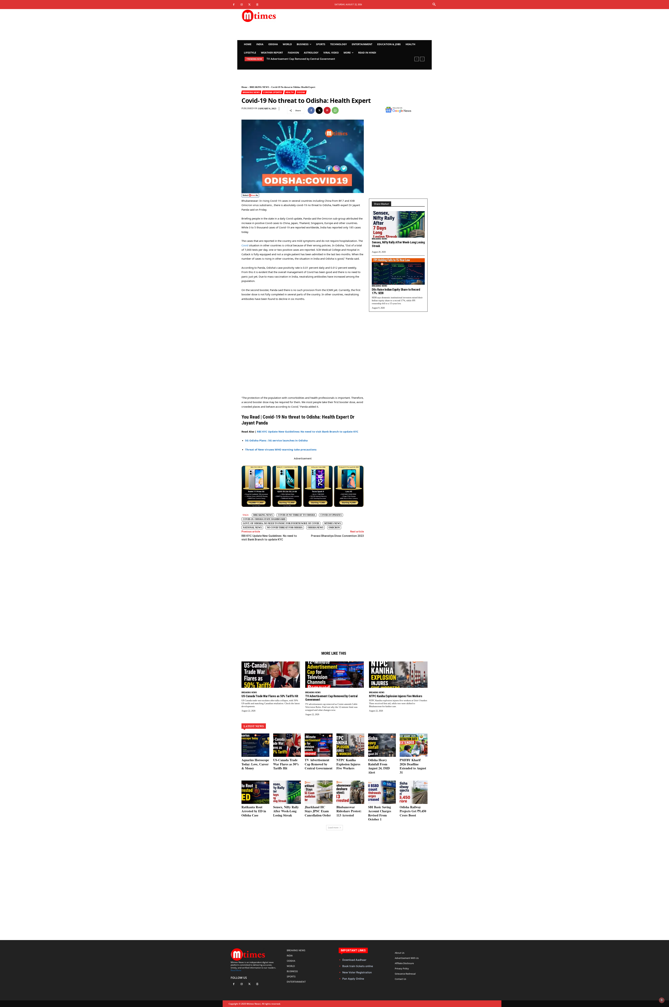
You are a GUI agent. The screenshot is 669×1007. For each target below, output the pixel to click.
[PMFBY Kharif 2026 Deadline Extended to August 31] (414, 745)
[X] (249, 5)
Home (244, 87)
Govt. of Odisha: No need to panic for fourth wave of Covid (281, 523)
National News (252, 527)
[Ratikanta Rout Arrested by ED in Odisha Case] (255, 792)
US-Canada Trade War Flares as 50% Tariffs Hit (269, 696)
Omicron (334, 527)
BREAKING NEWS (259, 87)
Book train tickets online (357, 966)
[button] (434, 4)
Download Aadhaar (354, 959)
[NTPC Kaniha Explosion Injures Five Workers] (398, 674)
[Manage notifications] (661, 1000)
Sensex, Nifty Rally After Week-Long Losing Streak (286, 811)
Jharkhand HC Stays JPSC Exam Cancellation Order (318, 811)
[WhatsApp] (335, 110)
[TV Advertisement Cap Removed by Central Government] (334, 674)
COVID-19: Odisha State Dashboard (264, 519)
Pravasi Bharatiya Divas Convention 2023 (337, 535)
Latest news (254, 726)
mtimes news (332, 523)
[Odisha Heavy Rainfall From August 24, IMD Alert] (382, 745)
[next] (422, 59)
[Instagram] (242, 5)
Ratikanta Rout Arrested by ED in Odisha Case (253, 811)
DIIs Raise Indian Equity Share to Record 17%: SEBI (396, 291)
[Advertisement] (367, 24)
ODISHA (301, 92)
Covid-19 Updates (331, 515)
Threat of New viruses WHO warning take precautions (280, 449)
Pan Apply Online (353, 978)
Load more (333, 827)
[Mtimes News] (269, 15)
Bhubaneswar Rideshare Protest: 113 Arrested (349, 811)
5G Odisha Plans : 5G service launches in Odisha (276, 440)
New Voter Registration (357, 972)
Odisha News (315, 527)
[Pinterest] (327, 110)
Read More (236, 970)
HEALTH (290, 92)
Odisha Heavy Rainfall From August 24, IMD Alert (299, 58)
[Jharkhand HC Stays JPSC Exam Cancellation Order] (319, 792)
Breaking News (263, 515)
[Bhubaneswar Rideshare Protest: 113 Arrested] (350, 792)
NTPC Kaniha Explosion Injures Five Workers (395, 696)
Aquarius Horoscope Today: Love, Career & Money (255, 764)
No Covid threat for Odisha (284, 527)
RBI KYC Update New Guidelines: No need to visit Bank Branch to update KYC (307, 431)
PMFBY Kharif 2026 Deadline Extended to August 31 (413, 766)
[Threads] (257, 5)
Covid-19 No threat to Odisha (296, 515)
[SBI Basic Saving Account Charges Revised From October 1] (382, 792)
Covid (245, 245)
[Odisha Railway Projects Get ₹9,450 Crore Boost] (414, 792)
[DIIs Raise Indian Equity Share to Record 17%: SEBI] (398, 271)
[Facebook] (234, 5)
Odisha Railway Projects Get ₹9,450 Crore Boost (413, 811)
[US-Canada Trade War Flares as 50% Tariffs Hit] (270, 674)
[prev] (416, 59)
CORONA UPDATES (272, 92)
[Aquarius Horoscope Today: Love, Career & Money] (255, 745)
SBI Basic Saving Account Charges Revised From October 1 (379, 813)
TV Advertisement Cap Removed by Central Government (331, 698)
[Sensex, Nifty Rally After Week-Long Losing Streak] (398, 224)
